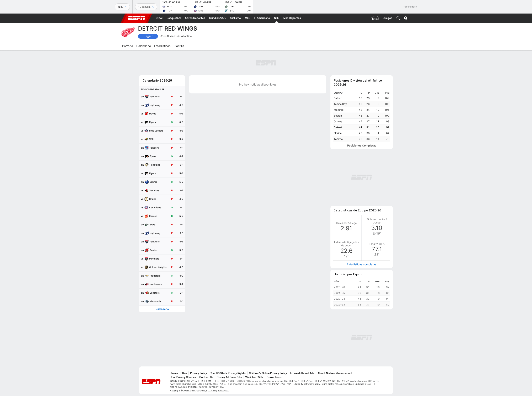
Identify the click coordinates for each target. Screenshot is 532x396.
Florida (338, 133)
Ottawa (338, 121)
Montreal (339, 109)
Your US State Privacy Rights (228, 373)
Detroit (338, 127)
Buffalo (338, 98)
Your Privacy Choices (183, 377)
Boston (338, 115)
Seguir (148, 36)
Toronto (338, 138)
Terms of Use (178, 373)
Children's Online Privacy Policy (268, 373)
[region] (361, 116)
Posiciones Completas (361, 145)
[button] (398, 18)
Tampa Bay (340, 104)
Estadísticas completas (361, 264)
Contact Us (206, 377)
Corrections (274, 377)
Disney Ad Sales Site (229, 377)
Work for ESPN (254, 377)
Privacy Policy (198, 373)
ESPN (136, 18)
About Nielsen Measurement (335, 373)
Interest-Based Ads (302, 373)
